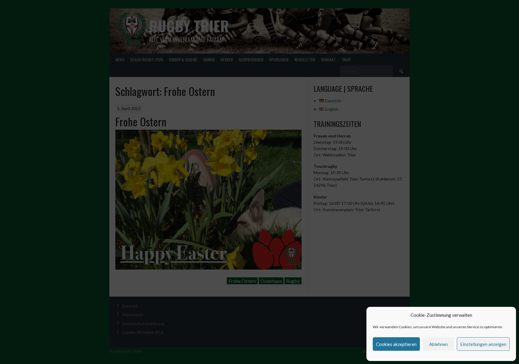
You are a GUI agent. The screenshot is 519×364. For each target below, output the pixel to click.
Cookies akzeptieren (396, 344)
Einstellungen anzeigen (483, 344)
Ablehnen (438, 344)
